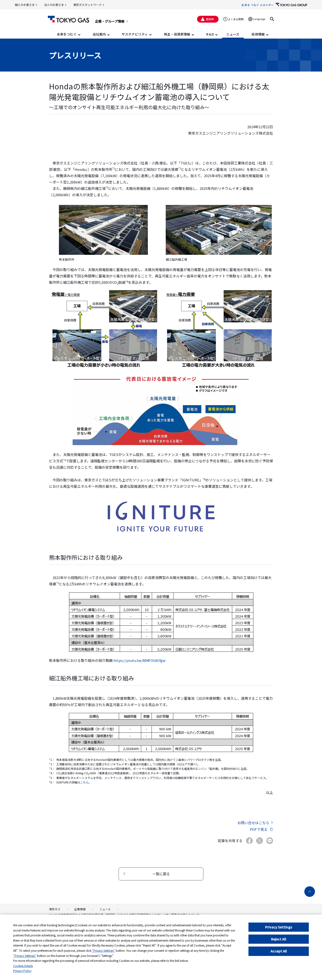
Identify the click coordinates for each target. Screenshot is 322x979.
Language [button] (259, 19)
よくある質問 (236, 19)
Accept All (279, 951)
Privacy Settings (278, 927)
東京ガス (54, 909)
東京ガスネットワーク (87, 5)
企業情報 (80, 909)
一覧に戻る (161, 873)
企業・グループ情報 (109, 21)
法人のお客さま (54, 5)
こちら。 (85, 782)
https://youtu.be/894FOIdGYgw (139, 660)
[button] (272, 19)
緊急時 (210, 19)
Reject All (278, 939)
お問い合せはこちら (253, 822)
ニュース (105, 909)
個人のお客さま (25, 5)
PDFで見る (259, 829)
